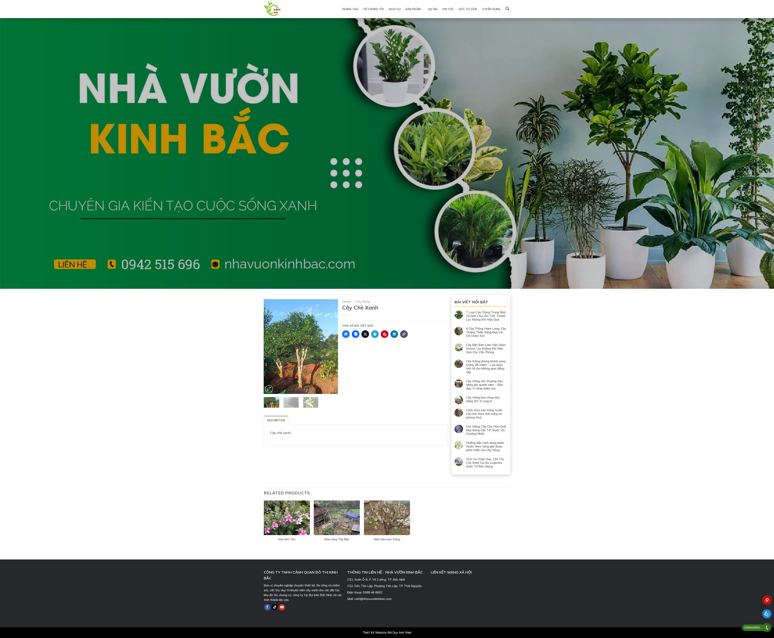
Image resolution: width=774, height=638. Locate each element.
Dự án (432, 9)
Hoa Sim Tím (286, 539)
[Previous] (270, 346)
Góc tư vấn (468, 9)
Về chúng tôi (373, 9)
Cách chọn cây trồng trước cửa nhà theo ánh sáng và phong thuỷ (484, 413)
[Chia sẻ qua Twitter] (365, 334)
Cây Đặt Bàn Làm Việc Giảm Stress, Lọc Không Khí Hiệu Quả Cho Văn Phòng (486, 348)
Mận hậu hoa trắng (387, 539)
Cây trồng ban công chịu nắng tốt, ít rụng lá (483, 399)
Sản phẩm (412, 9)
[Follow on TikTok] (274, 607)
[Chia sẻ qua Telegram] (375, 334)
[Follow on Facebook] (267, 607)
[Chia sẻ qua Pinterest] (384, 334)
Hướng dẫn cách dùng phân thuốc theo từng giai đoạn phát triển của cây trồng (485, 446)
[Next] (331, 346)
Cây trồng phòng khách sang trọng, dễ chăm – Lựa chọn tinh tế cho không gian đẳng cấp (486, 366)
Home (346, 301)
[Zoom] (269, 389)
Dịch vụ (395, 9)
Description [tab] (276, 420)
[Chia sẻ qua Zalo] (355, 334)
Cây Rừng (363, 301)
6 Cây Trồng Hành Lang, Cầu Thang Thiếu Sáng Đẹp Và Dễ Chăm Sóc (486, 332)
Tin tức (448, 9)
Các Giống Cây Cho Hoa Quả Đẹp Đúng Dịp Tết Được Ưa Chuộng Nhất (486, 430)
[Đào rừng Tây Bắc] (337, 517)
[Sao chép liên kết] (404, 334)
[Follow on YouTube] (282, 607)
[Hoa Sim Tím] (287, 517)
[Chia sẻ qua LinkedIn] (394, 334)
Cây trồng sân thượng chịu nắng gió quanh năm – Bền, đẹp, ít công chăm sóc (484, 384)
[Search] (507, 9)
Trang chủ (350, 9)
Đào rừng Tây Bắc (337, 539)
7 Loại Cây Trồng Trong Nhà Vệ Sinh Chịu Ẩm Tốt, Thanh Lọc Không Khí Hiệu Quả (486, 316)
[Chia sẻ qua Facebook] (346, 334)
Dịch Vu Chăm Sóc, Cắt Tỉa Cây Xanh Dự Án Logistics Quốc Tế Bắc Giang (485, 462)
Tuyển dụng (491, 9)
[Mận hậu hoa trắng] (387, 517)
